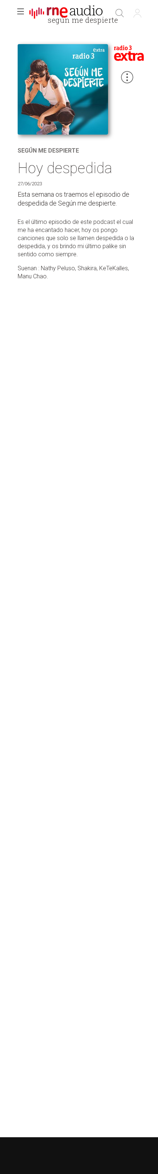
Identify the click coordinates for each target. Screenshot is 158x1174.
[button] (20, 13)
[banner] (66, 13)
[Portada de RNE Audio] (66, 13)
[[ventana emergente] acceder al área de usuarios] (137, 13)
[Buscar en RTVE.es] (120, 13)
